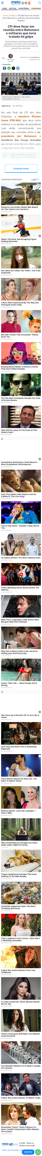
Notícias (12, 8)
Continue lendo (21, 168)
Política (13, 15)
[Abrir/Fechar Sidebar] (2, 2)
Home (4, 8)
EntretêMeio (24, 8)
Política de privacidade (10, 1150)
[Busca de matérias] (39, 3)
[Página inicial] (16, 3)
